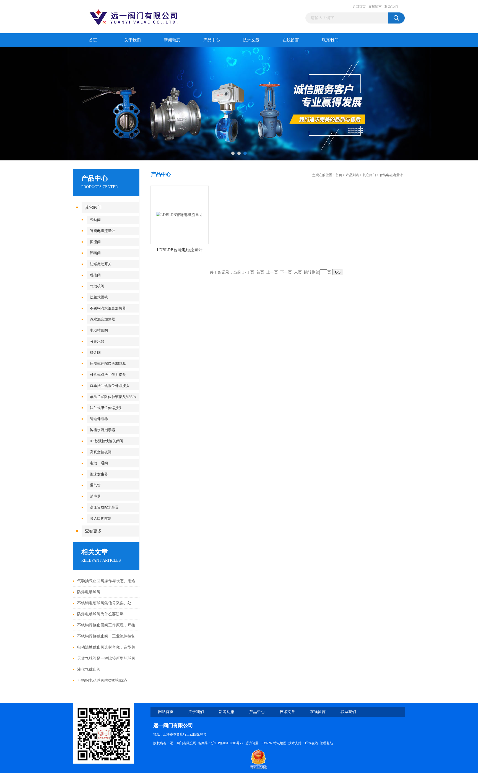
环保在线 (311, 743)
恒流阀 (95, 242)
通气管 (95, 485)
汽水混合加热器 (102, 319)
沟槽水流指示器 (102, 430)
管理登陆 (326, 743)
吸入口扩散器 (100, 518)
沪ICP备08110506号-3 (227, 743)
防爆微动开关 (100, 264)
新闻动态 (172, 40)
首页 (93, 40)
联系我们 (391, 7)
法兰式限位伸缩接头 (106, 408)
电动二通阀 (99, 463)
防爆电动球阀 (88, 592)
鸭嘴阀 (95, 253)
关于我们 (132, 40)
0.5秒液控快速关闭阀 (106, 441)
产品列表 (352, 175)
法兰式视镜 (99, 297)
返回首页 (359, 7)
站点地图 (280, 743)
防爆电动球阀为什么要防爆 (100, 614)
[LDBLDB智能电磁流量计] (179, 214)
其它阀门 (93, 207)
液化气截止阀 (88, 669)
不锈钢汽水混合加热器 (108, 308)
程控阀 (95, 275)
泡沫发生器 (99, 474)
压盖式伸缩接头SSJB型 (108, 363)
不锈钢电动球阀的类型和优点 (102, 680)
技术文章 (251, 40)
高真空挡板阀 (100, 452)
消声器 (95, 496)
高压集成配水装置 (104, 507)
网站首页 (165, 712)
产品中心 (211, 40)
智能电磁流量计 (102, 231)
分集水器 (97, 341)
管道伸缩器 (99, 419)
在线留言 (375, 7)
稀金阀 (95, 352)
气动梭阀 (97, 286)
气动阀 (95, 220)
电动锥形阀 (99, 330)
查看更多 (93, 531)
